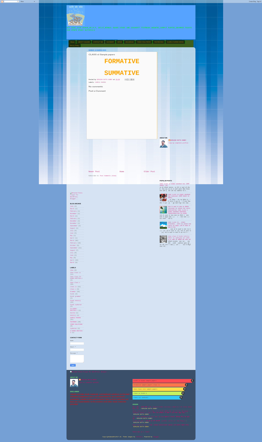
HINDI (119, 42)
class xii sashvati (141, 397)
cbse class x (75, 282)
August (72, 228)
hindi (72, 294)
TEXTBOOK (73, 322)
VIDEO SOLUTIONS (144, 42)
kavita (72, 313)
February (73, 211)
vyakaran (73, 328)
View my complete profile (178, 143)
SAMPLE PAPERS (100, 82)
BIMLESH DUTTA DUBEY (178, 140)
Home (72, 42)
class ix (73, 286)
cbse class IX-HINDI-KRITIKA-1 (76, 277)
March (72, 208)
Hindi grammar (75, 296)
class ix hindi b (140, 393)
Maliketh (139, 437)
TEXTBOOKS (158, 42)
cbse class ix (75, 272)
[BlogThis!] (128, 79)
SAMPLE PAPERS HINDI (175, 42)
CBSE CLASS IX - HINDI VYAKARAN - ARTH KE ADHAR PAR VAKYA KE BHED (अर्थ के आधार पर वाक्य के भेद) (179, 225)
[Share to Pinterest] (133, 79)
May (71, 235)
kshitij (73, 315)
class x (73, 289)
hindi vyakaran (76, 304)
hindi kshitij (75, 300)
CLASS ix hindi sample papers (145, 381)
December (73, 221)
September (73, 226)
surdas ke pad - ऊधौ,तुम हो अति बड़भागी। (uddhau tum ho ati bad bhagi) (159, 421)
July (71, 230)
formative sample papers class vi (147, 385)
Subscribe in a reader (141, 432)
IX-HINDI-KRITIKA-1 (73, 309)
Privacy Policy (74, 45)
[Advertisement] (93, 38)
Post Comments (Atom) (108, 176)
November (73, 213)
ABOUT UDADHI (84, 42)
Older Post (149, 171)
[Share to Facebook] (131, 79)
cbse (71, 270)
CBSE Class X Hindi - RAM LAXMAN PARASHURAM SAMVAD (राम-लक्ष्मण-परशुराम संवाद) (161, 425)
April (72, 238)
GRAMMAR (129, 42)
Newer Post (94, 171)
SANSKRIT (110, 42)
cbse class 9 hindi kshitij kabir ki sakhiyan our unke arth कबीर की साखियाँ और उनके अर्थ (179, 237)
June (71, 206)
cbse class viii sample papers (145, 389)
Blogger (156, 437)
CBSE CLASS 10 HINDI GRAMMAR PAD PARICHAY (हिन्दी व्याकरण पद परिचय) (179, 196)
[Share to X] (130, 79)
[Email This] (126, 79)
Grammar (73, 291)
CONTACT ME (98, 42)
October (73, 245)
